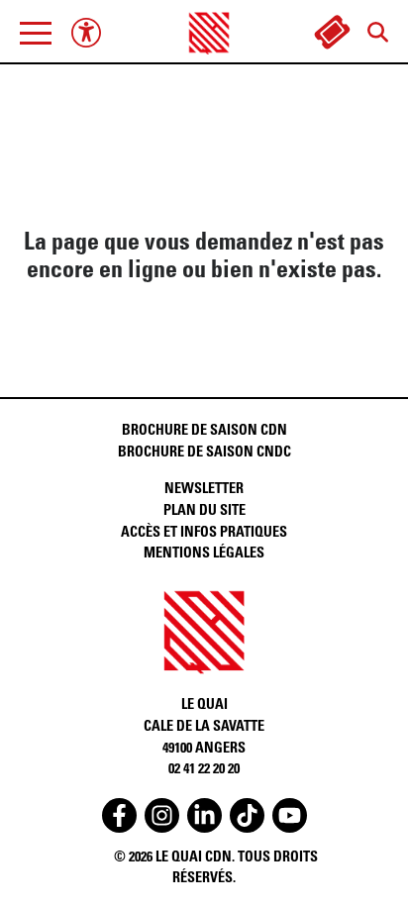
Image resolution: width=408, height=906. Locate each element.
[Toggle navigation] (35, 32)
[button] (35, 32)
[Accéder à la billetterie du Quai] (332, 32)
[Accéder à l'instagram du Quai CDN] (162, 815)
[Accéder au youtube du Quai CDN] (289, 815)
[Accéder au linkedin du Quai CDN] (204, 815)
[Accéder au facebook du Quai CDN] (119, 815)
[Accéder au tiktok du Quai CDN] (247, 815)
